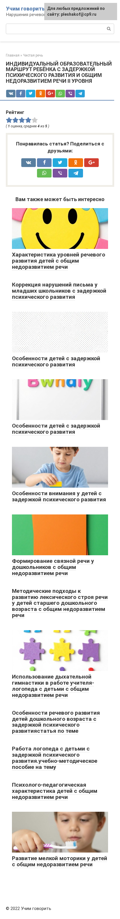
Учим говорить (25, 9)
